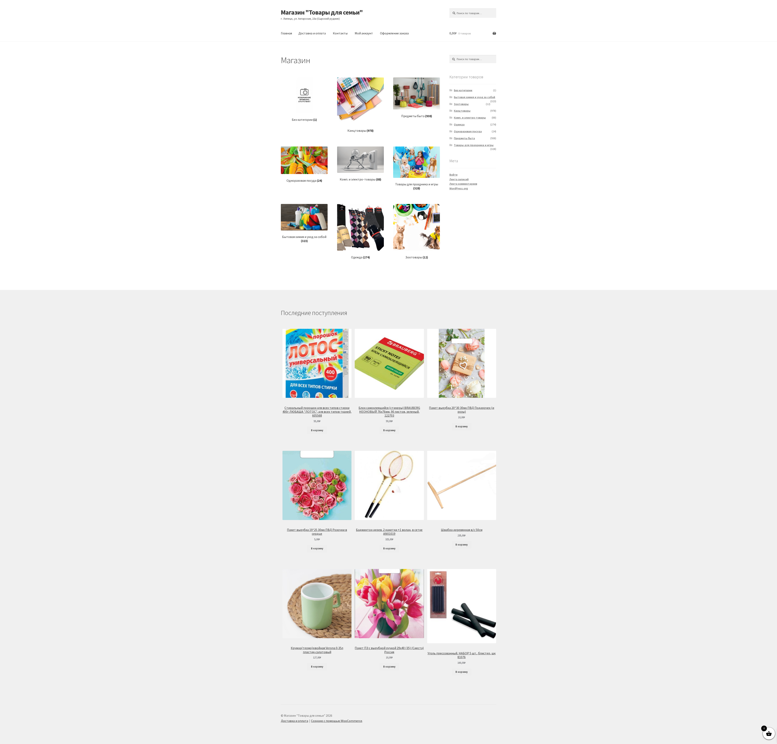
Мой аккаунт (364, 33)
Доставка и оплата (312, 33)
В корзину (317, 430)
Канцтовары (462, 111)
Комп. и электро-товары (470, 117)
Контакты (340, 33)
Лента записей (459, 179)
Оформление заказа (394, 33)
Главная (286, 33)
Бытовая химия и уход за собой (474, 97)
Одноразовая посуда (468, 131)
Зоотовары (461, 104)
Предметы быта (464, 138)
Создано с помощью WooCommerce (336, 721)
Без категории (463, 90)
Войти (453, 174)
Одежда (459, 124)
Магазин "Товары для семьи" (322, 12)
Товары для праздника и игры (474, 145)
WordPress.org (458, 188)
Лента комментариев (463, 184)
